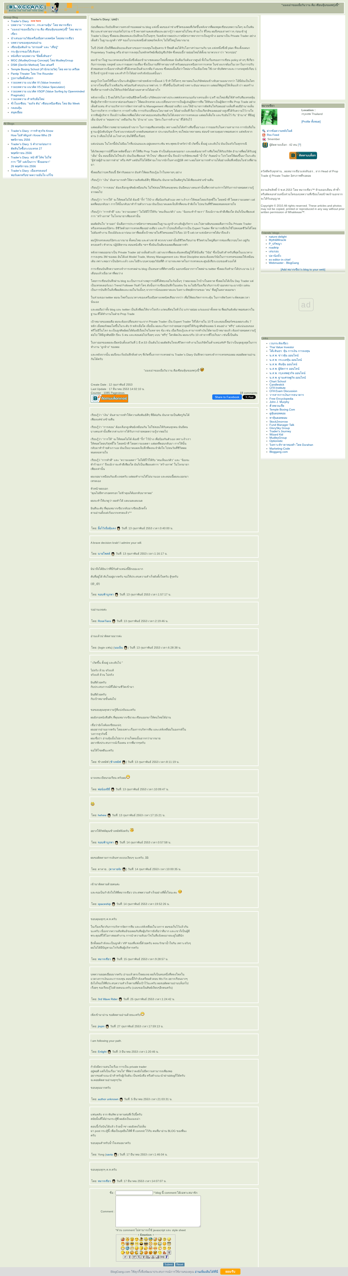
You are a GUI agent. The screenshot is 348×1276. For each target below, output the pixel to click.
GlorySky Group (279, 428)
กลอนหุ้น (16, 107)
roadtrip (274, 247)
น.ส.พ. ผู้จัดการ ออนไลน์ (284, 368)
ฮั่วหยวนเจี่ (276, 405)
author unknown (108, 1099)
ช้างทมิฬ (116, 761)
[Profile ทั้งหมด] (311, 121)
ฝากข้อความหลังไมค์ (279, 130)
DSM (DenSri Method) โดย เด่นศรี (32, 64)
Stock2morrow (278, 421)
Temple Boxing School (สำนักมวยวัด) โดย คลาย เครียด (45, 69)
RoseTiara (105, 621)
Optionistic (276, 441)
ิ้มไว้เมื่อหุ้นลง (107, 528)
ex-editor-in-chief (279, 259)
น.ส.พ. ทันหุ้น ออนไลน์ (283, 364)
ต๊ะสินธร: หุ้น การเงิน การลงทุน (289, 351)
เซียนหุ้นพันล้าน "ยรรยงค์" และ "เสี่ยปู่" (34, 47)
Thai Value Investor (281, 347)
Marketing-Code (279, 448)
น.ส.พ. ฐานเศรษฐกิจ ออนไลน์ (287, 377)
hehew (102, 815)
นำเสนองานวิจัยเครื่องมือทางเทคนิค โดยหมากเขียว (42, 38)
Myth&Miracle (277, 239)
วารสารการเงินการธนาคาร (286, 394)
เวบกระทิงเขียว (278, 343)
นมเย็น (119, 647)
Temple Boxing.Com (282, 409)
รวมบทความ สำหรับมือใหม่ (27, 99)
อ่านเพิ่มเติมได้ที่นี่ (206, 1271)
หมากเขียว (105, 959)
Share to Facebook (227, 397)
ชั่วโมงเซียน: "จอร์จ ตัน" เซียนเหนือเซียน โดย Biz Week (45, 103)
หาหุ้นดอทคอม (278, 417)
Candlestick (276, 384)
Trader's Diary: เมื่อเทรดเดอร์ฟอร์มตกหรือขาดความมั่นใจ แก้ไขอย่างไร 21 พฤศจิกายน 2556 (32, 175)
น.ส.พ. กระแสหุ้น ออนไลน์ (285, 359)
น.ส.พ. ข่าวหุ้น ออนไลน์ (284, 355)
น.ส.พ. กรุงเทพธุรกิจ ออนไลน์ (287, 373)
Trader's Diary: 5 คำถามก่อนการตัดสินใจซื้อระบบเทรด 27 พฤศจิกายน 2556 (31, 148)
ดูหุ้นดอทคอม (277, 413)
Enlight (102, 1051)
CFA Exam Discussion (283, 391)
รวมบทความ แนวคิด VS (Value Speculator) (38, 87)
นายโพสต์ (104, 553)
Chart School (277, 381)
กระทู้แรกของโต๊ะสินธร (25, 51)
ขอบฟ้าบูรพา (106, 594)
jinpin (101, 1026)
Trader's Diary (20, 21)
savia (110, 1154)
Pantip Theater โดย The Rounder (32, 73)
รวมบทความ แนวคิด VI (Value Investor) (36, 82)
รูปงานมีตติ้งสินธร (22, 78)
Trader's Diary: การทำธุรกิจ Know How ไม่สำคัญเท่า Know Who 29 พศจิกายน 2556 (32, 135)
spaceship (105, 904)
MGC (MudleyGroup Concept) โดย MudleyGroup (42, 60)
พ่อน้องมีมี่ (104, 789)
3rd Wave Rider (108, 999)
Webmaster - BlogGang (284, 262)
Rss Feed (273, 134)
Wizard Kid (276, 434)
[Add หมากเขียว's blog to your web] (303, 269)
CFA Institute (277, 387)
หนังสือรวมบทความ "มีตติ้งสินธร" (31, 56)
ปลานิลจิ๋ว (275, 255)
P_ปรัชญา (275, 243)
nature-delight (278, 236)
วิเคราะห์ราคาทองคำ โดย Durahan (291, 444)
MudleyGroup (278, 437)
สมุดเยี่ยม (16, 112)
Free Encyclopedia (281, 398)
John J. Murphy (279, 401)
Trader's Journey (280, 431)
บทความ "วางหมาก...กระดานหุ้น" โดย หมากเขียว (41, 25)
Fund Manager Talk (281, 424)
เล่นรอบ (274, 251)
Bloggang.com (278, 451)
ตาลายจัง (116, 869)
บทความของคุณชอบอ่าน (26, 42)
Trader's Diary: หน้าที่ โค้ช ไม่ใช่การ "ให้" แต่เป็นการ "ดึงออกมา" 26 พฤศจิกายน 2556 (31, 162)
